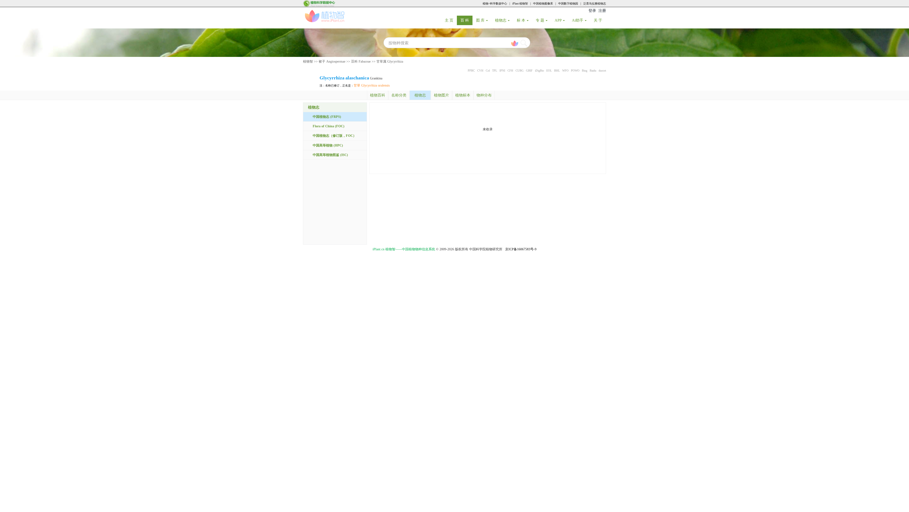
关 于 (600, 20)
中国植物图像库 (543, 3)
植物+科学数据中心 (495, 3)
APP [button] (558, 20)
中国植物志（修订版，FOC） (334, 135)
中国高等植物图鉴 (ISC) (330, 155)
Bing (584, 70)
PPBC (471, 70)
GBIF (529, 70)
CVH (480, 70)
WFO (565, 70)
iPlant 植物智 (520, 3)
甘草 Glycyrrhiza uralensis (372, 85)
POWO (575, 70)
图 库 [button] (481, 20)
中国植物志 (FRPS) (327, 117)
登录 (592, 11)
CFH (510, 70)
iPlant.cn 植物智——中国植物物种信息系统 (404, 249)
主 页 (451, 20)
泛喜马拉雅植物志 (594, 3)
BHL (557, 70)
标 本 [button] (521, 20)
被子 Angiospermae (332, 61)
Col (488, 70)
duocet (602, 70)
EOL (549, 70)
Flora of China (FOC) (328, 126)
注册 (602, 11)
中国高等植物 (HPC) (328, 145)
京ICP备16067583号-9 (520, 249)
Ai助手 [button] (578, 20)
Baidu (593, 70)
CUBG (520, 70)
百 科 (466, 20)
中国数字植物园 (568, 3)
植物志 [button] (501, 20)
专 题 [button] (540, 20)
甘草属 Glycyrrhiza (389, 61)
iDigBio (539, 70)
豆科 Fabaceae (361, 61)
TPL (494, 70)
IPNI (502, 70)
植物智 (308, 61)
